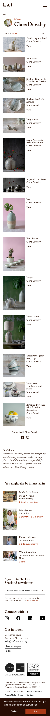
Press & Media (10, 695)
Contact (29, 695)
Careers (21, 695)
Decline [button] (14, 711)
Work (14, 33)
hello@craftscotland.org (16, 641)
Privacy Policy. (32, 601)
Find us (8, 651)
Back (5, 14)
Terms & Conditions (33, 692)
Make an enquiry (13, 646)
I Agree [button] (36, 711)
